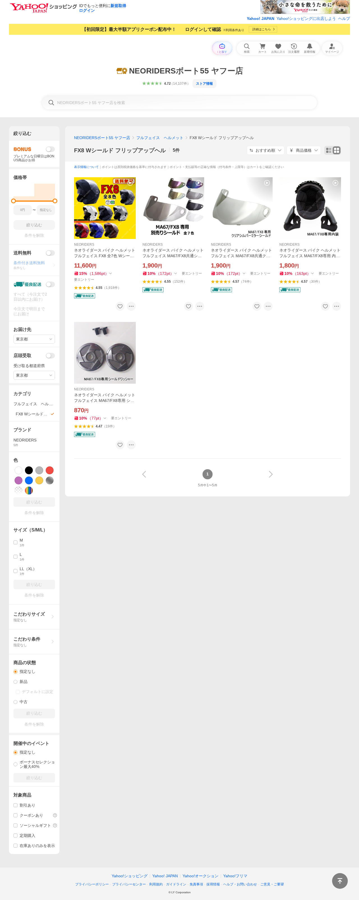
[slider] (13, 201)
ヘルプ (344, 18)
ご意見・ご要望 (272, 884)
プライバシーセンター (129, 884)
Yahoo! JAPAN (260, 18)
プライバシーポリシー (92, 884)
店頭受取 (22, 355)
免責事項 (196, 884)
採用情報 (213, 884)
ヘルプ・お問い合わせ (240, 884)
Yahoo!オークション (200, 876)
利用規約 (156, 884)
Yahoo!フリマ (235, 876)
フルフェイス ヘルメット (159, 137)
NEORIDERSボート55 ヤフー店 (102, 137)
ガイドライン (176, 884)
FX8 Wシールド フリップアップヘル (120, 150)
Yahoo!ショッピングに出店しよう (306, 18)
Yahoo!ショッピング (130, 876)
